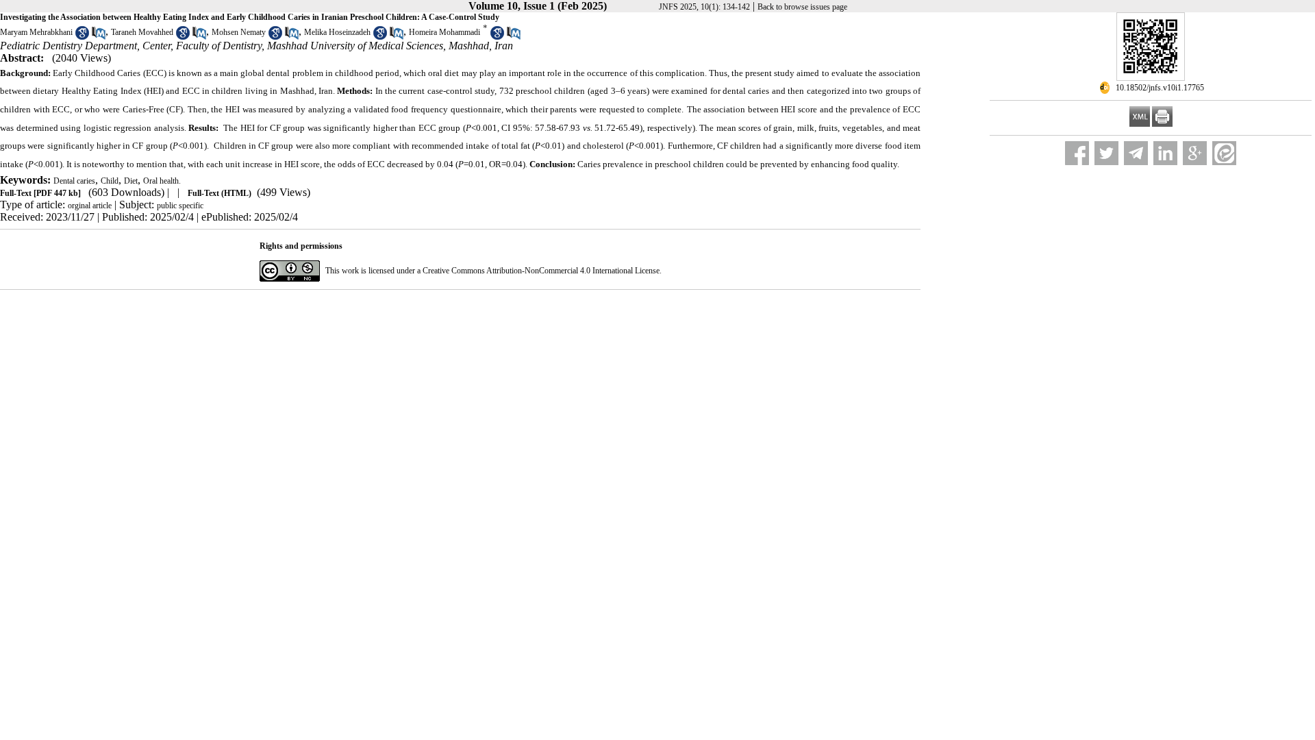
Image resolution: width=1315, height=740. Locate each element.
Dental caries (74, 181)
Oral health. (162, 181)
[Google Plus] (1195, 153)
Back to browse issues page (802, 7)
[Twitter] (1106, 153)
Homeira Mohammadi (444, 32)
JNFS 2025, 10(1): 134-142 (704, 7)
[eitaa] (1224, 153)
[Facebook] (1077, 153)
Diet (131, 181)
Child (109, 181)
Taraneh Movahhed (142, 32)
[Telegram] (1136, 153)
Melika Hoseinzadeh (337, 32)
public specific (180, 205)
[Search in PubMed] (98, 37)
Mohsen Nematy (239, 32)
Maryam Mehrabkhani (36, 32)
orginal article (90, 205)
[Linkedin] (1165, 153)
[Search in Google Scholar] (82, 37)
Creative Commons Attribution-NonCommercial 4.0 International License (541, 270)
